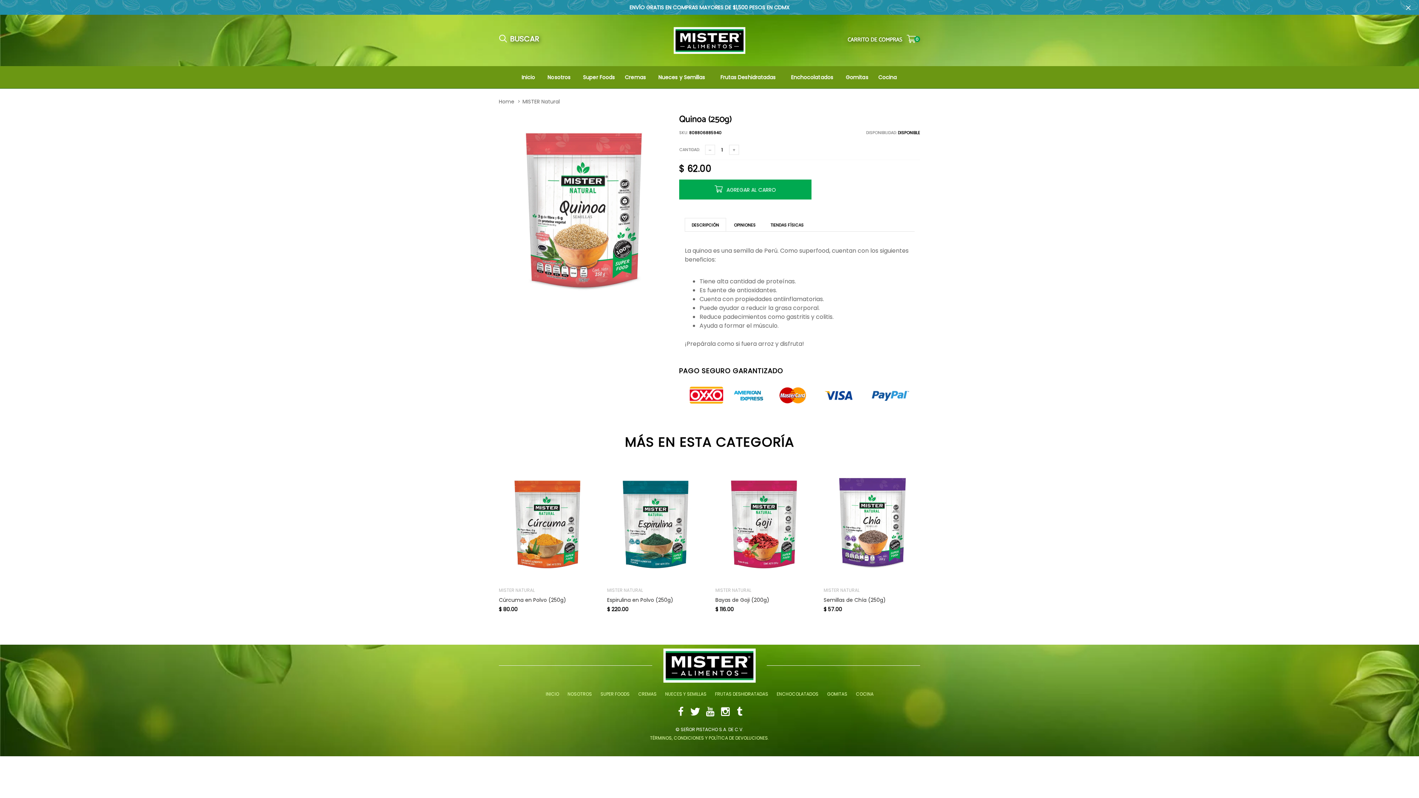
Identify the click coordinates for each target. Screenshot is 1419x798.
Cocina (887, 77)
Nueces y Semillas (682, 77)
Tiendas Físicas (787, 225)
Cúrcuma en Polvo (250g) (532, 600)
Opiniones (745, 225)
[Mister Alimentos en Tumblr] (740, 712)
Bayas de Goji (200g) (742, 600)
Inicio (528, 77)
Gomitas (857, 77)
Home (506, 101)
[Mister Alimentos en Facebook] (681, 712)
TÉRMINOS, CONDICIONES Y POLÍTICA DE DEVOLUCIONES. (709, 738)
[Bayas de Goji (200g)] (764, 524)
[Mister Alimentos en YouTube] (710, 712)
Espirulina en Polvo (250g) (640, 600)
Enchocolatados (812, 77)
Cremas (635, 77)
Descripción (705, 225)
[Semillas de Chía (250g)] (872, 524)
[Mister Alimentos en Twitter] (695, 712)
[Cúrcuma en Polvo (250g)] (547, 524)
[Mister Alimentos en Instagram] (725, 712)
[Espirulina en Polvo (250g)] (655, 524)
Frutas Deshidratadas (748, 77)
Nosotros (559, 77)
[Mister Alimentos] (709, 40)
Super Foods (599, 77)
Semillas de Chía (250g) (855, 600)
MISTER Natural (541, 101)
